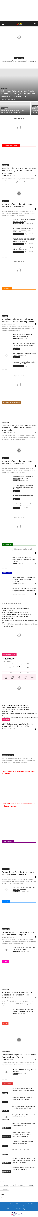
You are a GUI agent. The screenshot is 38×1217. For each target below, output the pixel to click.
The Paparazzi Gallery (9, 1204)
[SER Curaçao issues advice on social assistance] (6, 497)
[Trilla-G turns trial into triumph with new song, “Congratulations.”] (6, 889)
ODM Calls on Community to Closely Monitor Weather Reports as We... (17, 725)
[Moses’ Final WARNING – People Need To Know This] (6, 1072)
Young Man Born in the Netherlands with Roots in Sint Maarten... (17, 205)
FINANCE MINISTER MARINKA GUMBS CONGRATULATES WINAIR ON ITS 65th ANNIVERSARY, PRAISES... (24, 239)
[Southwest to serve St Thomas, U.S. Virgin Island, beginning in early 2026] (19, 977)
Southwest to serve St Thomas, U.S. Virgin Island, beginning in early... (17, 993)
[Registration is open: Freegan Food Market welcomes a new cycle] (15, 109)
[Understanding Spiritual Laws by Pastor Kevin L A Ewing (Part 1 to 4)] (19, 1039)
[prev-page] (3, 256)
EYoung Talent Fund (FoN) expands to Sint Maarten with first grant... (18, 873)
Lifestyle (15, 1013)
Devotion (15, 1073)
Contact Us (22, 1205)
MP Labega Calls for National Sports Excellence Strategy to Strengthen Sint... (19, 320)
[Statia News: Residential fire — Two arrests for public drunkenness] (6, 506)
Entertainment (5, 869)
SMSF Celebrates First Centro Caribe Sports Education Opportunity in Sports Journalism (23, 559)
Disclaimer (15, 1205)
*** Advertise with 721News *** (24, 1204)
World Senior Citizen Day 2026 (21, 1150)
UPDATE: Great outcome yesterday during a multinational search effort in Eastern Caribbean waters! (24, 590)
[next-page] (6, 256)
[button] (3, 23)
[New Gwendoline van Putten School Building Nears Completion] (6, 478)
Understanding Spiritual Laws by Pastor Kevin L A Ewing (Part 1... (19, 1056)
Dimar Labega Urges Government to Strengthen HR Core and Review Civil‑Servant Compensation (23, 230)
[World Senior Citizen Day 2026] (6, 1152)
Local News (5, 88)
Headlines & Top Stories (18, 223)
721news (4, 99)
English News (5, 165)
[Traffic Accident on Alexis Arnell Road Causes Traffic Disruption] (6, 1143)
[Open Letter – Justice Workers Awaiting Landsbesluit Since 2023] (6, 221)
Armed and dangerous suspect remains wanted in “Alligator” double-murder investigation (19, 170)
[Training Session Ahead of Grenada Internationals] (6, 551)
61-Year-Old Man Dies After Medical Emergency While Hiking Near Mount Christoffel (23, 487)
